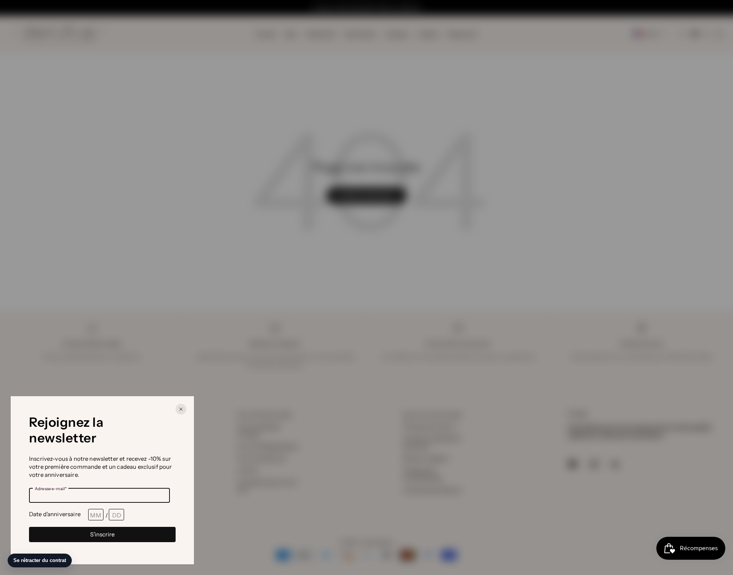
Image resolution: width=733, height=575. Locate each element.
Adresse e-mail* (50, 488)
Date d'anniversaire (55, 514)
